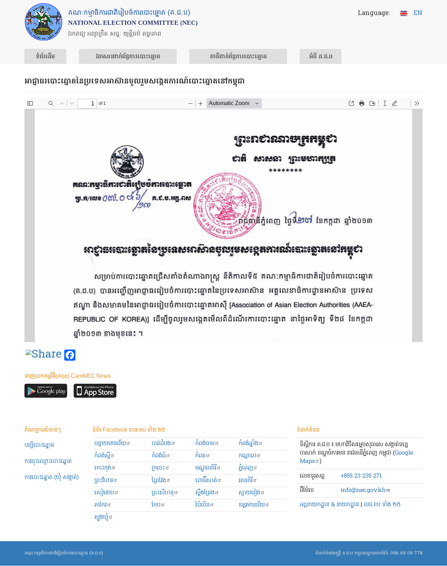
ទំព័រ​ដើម (45, 56)
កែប (156, 505)
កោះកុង (102, 468)
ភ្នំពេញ (246, 468)
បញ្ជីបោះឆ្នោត (39, 445)
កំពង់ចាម (204, 443)
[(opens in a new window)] (43, 355)
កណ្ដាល (247, 455)
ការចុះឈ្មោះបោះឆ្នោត (48, 461)
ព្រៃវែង (159, 480)
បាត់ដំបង (161, 443)
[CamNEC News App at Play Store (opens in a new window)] (45, 392)
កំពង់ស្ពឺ (102, 455)
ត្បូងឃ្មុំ (101, 517)
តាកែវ (100, 505)
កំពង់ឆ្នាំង (248, 443)
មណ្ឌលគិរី (205, 468)
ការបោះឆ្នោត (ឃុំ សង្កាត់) (51, 477)
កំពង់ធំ (159, 455)
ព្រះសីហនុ (163, 492)
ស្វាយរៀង (249, 492)
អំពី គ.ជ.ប (320, 56)
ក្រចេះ (158, 468)
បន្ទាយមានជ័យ (110, 443)
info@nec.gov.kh (363, 490)
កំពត (200, 455)
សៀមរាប (104, 492)
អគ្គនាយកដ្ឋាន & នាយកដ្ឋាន (329, 504)
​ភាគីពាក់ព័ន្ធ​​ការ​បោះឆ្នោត (238, 56)
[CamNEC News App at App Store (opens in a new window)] (95, 392)
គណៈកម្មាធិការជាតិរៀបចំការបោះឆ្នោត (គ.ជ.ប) (63, 553)
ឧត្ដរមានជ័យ (252, 505)
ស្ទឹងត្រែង (204, 492)
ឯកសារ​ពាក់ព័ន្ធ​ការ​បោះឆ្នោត (128, 56)
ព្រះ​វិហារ (103, 480)
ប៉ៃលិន (202, 505)
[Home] (43, 22)
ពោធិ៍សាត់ (206, 480)
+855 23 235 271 (360, 476)
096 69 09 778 (406, 553)
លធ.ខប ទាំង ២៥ (382, 504)
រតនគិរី (245, 480)
